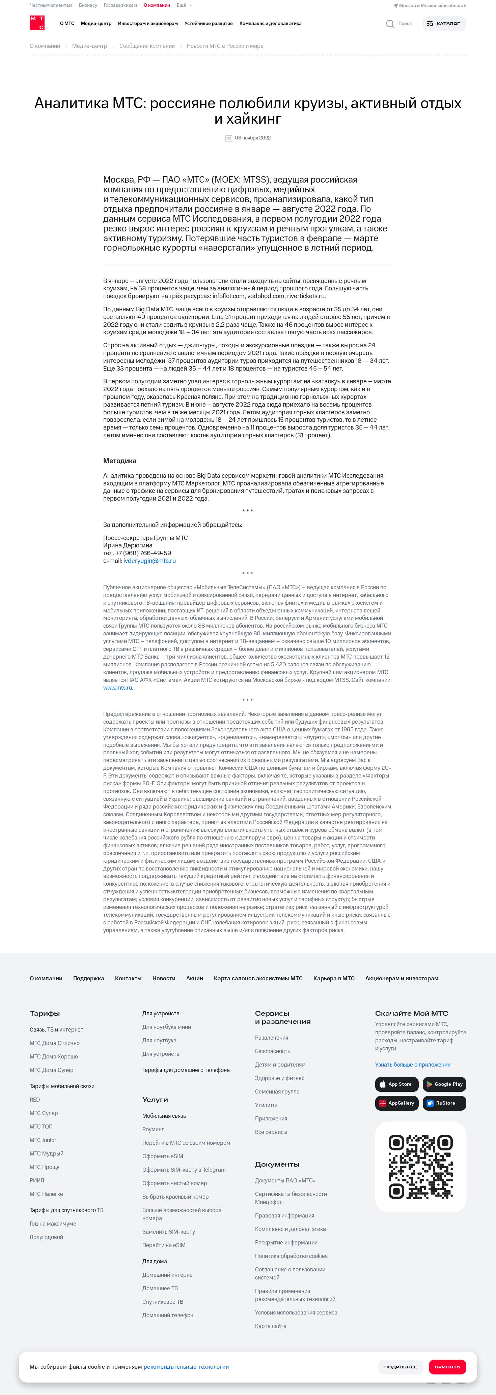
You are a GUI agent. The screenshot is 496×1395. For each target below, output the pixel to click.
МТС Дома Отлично (55, 1043)
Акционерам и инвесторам (401, 979)
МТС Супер (44, 1113)
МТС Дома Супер (52, 1070)
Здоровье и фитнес (279, 1078)
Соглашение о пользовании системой (290, 1274)
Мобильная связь (164, 1116)
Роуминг (153, 1129)
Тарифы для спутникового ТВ (67, 1210)
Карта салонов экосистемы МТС (258, 979)
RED (35, 1100)
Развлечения (271, 1038)
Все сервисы (271, 1132)
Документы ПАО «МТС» (285, 1181)
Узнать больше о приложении (412, 1065)
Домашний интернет (168, 1275)
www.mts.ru (117, 688)
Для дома (154, 1262)
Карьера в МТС (334, 979)
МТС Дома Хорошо (54, 1057)
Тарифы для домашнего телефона (186, 1070)
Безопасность (272, 1051)
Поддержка (88, 979)
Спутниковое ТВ (162, 1302)
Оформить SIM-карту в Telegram (184, 1170)
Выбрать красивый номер (175, 1197)
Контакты (128, 979)
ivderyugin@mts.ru (149, 561)
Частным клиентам (51, 5)
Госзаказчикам (120, 5)
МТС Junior (43, 1140)
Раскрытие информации (286, 1243)
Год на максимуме (53, 1224)
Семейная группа (277, 1092)
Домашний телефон (167, 1315)
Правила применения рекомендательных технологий (295, 1295)
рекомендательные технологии (186, 1367)
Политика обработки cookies (291, 1256)
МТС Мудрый (46, 1154)
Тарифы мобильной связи (62, 1086)
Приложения (271, 1119)
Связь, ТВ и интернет (56, 1030)
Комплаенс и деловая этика (290, 1229)
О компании (157, 5)
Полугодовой (46, 1237)
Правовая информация (284, 1216)
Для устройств (161, 1014)
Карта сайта (270, 1326)
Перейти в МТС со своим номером (186, 1143)
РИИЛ (37, 1181)
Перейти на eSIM (164, 1245)
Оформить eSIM (162, 1156)
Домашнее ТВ (160, 1289)
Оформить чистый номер (174, 1183)
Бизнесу (88, 5)
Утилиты (266, 1105)
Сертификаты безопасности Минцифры (291, 1198)
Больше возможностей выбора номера (182, 1214)
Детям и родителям (280, 1065)
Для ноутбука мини (166, 1027)
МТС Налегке (46, 1194)
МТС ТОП (41, 1127)
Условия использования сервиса (296, 1313)
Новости (164, 979)
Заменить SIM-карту (168, 1232)
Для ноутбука (159, 1041)
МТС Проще (45, 1167)
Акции (194, 979)
